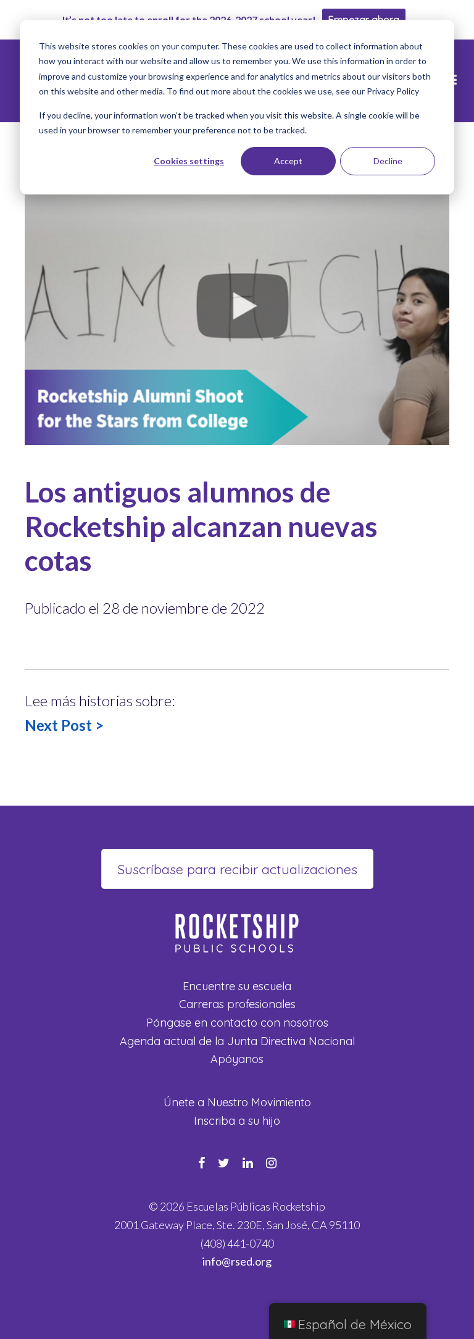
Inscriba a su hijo (237, 1121)
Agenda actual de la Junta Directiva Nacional (237, 1041)
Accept (288, 161)
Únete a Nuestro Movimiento (237, 1102)
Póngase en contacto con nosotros (237, 1023)
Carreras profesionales (237, 1004)
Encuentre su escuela (237, 986)
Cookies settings (189, 161)
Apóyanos (237, 1059)
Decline (387, 161)
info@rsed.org (237, 1261)
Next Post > (64, 725)
